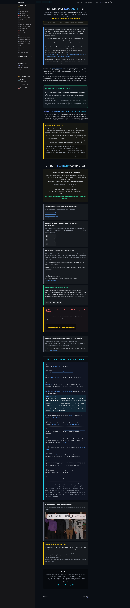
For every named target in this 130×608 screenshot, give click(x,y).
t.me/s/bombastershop (50, 280)
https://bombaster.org (50, 218)
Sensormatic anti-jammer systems (62, 372)
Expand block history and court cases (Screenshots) (61, 327)
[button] (25, 6)
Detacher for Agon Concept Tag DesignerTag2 (66, 424)
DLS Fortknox (57, 417)
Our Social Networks (52, 350)
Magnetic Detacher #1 (57, 68)
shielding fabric (55, 377)
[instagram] (111, 2)
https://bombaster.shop (50, 212)
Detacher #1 (56, 366)
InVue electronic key (51, 455)
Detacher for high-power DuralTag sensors (58, 391)
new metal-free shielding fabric (74, 430)
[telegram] (106, 2)
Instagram (47, 272)
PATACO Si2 (48, 417)
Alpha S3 (71, 415)
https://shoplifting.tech (50, 214)
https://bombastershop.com (51, 216)
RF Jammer (64, 442)
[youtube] (108, 2)
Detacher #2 (48, 384)
